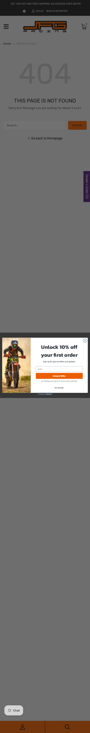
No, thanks (59, 387)
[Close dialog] (85, 340)
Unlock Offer (59, 375)
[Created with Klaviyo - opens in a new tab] (45, 394)
